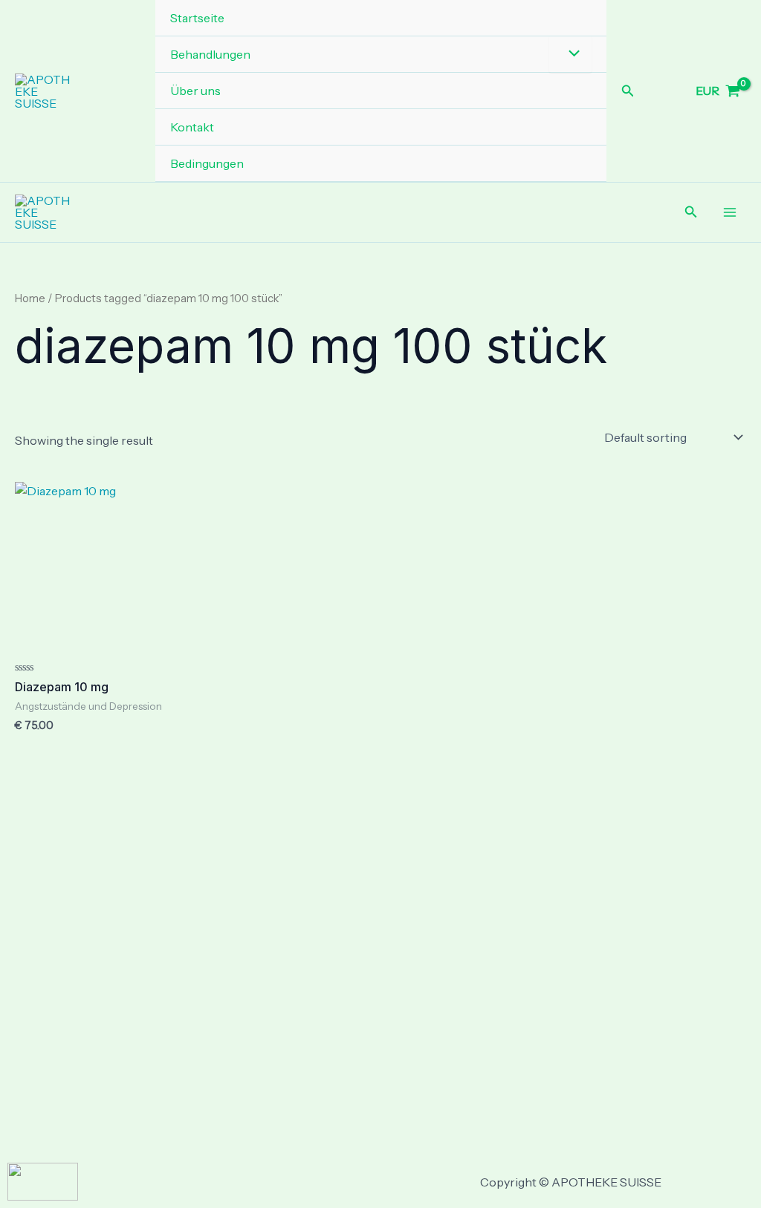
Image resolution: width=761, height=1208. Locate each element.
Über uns (195, 90)
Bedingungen (207, 163)
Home (30, 298)
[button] (628, 91)
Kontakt (192, 127)
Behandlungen (210, 54)
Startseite (197, 17)
